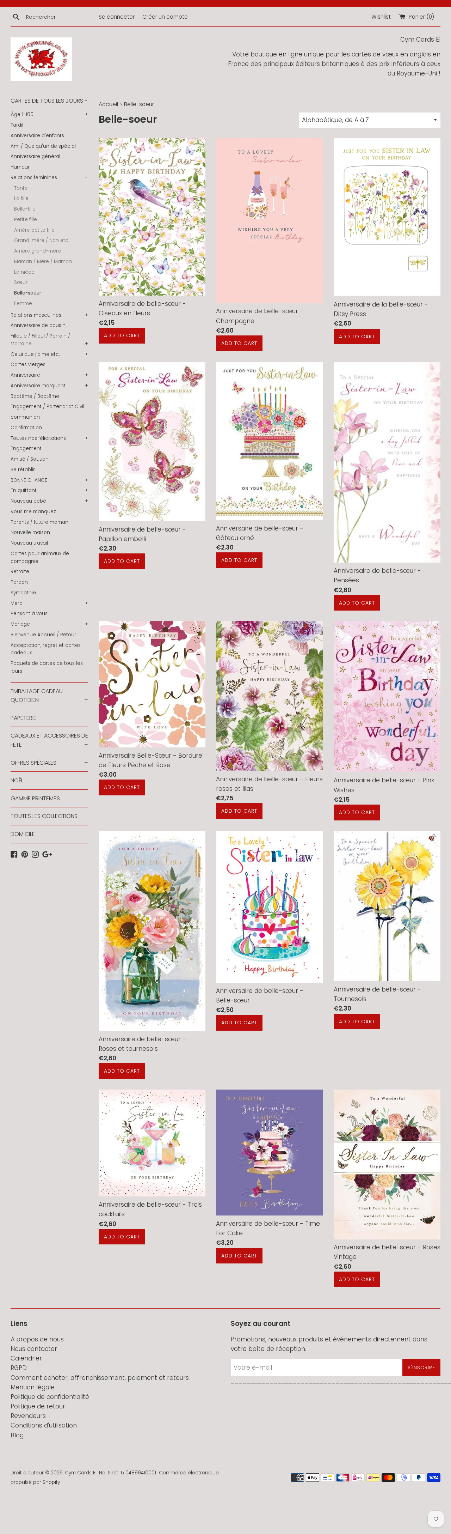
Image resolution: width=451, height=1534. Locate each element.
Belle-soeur (27, 293)
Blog (17, 1435)
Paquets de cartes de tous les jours (47, 667)
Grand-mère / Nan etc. (41, 240)
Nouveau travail (29, 543)
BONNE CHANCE (49, 480)
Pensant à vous (29, 613)
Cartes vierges (28, 364)
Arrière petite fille (34, 230)
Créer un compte (165, 16)
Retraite (20, 571)
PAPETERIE (23, 718)
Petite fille (25, 219)
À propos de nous (37, 1339)
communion (25, 417)
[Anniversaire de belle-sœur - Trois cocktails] (152, 1143)
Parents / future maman (39, 522)
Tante (21, 188)
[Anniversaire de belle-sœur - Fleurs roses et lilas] (269, 696)
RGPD (19, 1368)
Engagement (26, 448)
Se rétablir (23, 469)
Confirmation (26, 427)
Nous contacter (34, 1349)
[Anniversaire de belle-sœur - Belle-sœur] (269, 907)
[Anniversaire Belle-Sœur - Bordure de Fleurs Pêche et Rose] (152, 684)
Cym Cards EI (81, 1472)
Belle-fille (25, 209)
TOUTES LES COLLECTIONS (44, 816)
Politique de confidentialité (50, 1397)
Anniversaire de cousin (38, 325)
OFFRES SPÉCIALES (49, 763)
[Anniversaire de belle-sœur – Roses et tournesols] (152, 931)
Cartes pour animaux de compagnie (40, 557)
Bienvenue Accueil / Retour (43, 634)
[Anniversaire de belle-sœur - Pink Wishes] (387, 696)
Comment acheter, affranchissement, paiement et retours (100, 1378)
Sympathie (23, 592)
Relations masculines (49, 315)
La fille (21, 198)
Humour (20, 167)
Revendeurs (28, 1416)
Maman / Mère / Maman (43, 261)
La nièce (24, 272)
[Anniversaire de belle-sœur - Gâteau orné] (269, 441)
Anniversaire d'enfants (37, 135)
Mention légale (33, 1387)
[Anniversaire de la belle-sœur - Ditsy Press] (387, 217)
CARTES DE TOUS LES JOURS (49, 101)
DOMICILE (23, 834)
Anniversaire (49, 375)
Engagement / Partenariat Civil (47, 406)
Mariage (49, 624)
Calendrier (26, 1358)
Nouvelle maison (30, 532)
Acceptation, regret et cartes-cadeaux (47, 649)
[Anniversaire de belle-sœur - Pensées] (387, 462)
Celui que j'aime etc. (49, 354)
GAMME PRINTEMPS (49, 798)
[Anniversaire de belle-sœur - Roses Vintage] (387, 1164)
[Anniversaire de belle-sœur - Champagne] (269, 220)
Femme (23, 303)
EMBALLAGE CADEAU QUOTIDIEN (49, 695)
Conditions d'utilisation (44, 1425)
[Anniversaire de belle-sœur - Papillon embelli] (152, 441)
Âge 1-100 (49, 114)
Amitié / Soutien (30, 459)
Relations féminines (49, 177)
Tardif (17, 125)
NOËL (49, 780)
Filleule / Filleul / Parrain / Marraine (49, 340)
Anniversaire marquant (49, 385)
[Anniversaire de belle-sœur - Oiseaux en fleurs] (152, 216)
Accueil (108, 104)
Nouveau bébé (49, 501)
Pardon (19, 582)
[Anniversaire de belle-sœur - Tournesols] (387, 906)
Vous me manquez (33, 511)
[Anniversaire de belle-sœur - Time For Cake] (269, 1152)
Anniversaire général (35, 156)
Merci (49, 603)
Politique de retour (38, 1406)
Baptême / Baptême (35, 396)
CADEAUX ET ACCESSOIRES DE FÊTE (49, 740)
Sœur (20, 282)
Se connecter (117, 16)
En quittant (49, 490)
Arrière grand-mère (37, 251)
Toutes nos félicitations (49, 438)
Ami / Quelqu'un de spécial (43, 146)
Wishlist (381, 16)
